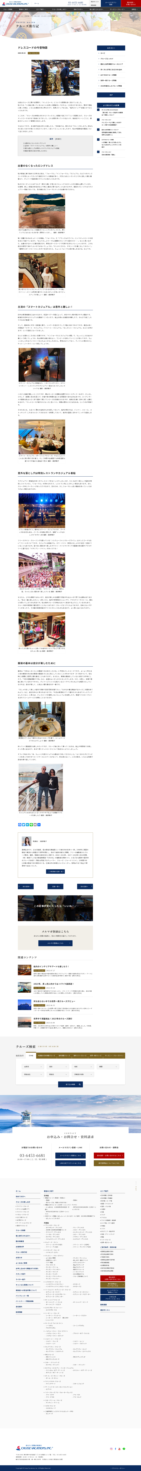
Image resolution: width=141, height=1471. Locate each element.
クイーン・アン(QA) (52, 1247)
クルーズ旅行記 (25, 16)
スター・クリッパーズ (52, 1362)
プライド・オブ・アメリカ (81, 1333)
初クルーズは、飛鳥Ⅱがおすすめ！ (56, 1202)
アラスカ (104, 1217)
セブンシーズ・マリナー (53, 1292)
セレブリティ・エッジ (80, 1349)
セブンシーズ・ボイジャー (81, 1292)
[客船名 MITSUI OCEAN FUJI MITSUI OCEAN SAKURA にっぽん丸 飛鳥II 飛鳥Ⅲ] (58, 1074)
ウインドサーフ (50, 1384)
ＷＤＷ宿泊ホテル (78, 1274)
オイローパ (76, 1284)
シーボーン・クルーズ (52, 1313)
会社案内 (19, 1306)
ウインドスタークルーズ (53, 1381)
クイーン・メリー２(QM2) (81, 1244)
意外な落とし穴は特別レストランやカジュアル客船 (41, 148)
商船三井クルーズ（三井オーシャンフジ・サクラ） (61, 1205)
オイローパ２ (77, 1286)
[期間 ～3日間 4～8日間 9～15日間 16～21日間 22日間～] (108, 1066)
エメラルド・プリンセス (80, 1239)
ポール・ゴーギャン (52, 1378)
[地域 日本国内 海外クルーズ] (83, 1066)
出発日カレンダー (51, 1260)
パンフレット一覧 (22, 1296)
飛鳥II (47, 1200)
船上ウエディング (78, 1265)
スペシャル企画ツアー (23, 1209)
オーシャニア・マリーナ (80, 1302)
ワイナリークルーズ (23, 1206)
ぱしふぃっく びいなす (53, 1218)
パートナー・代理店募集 (25, 1301)
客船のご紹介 (23, 9)
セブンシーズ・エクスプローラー (56, 1294)
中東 (102, 1212)
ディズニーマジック (52, 1272)
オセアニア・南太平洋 (108, 1231)
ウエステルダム (50, 1328)
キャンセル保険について (25, 1285)
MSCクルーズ (49, 1355)
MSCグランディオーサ (52, 1359)
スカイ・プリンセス (79, 1230)
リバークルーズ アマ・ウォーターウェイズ (59, 1392)
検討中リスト (105, 1310)
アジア (103, 1215)
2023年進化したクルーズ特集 (111, 86)
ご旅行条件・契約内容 (108, 1247)
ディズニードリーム (52, 1267)
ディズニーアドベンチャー (54, 1276)
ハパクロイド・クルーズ (53, 1282)
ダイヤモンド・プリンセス (54, 1227)
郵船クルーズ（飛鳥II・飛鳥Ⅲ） (55, 1198)
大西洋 (103, 1209)
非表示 (58, 139)
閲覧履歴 (103, 1304)
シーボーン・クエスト (80, 1315)
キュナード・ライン (51, 1242)
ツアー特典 (49, 1262)
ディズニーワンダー (52, 1274)
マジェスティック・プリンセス (55, 1239)
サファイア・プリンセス (53, 1232)
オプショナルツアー (79, 1262)
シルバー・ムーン (78, 1341)
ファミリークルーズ (23, 1212)
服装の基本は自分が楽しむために (35, 151)
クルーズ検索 (7, 9)
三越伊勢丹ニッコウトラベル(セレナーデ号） (59, 1411)
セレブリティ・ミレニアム (54, 1349)
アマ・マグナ (50, 1395)
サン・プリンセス (78, 1227)
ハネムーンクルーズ (23, 1214)
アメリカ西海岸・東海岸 (108, 1220)
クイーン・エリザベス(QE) (54, 1244)
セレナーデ (49, 1414)
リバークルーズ (105, 1240)
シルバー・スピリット (80, 1343)
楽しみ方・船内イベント (80, 1260)
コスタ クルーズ (50, 1406)
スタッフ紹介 (21, 1274)
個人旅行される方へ (96, 9)
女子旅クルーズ (21, 1220)
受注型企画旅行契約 (107, 1254)
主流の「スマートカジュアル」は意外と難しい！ (40, 146)
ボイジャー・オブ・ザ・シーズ (82, 1370)
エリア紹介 (40, 9)
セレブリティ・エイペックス (82, 1351)
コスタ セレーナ (51, 1408)
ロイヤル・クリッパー (52, 1365)
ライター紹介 (20, 1279)
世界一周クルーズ (95, 1055)
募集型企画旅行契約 (107, 1251)
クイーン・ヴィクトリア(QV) (82, 1247)
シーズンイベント (78, 1272)
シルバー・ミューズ (52, 1341)
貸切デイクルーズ (22, 1226)
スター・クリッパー (79, 1365)
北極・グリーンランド (108, 1234)
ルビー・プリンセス (79, 1234)
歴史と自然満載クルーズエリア (112, 64)
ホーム (36, 3)
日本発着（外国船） (107, 1198)
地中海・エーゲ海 (106, 1201)
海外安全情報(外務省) (108, 1268)
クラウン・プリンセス (80, 1237)
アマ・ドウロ (50, 1397)
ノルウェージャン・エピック (54, 1336)
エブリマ (48, 1389)
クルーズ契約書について (80, 1276)
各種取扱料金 (105, 1265)
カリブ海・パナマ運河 (108, 1223)
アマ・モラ (76, 1395)
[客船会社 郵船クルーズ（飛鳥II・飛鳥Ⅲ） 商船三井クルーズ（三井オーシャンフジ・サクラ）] (33, 1074)
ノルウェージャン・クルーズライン (56, 1331)
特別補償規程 (105, 1262)
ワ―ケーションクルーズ (24, 1223)
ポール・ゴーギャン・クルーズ (55, 1376)
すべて (103, 53)
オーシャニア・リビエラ (53, 1304)
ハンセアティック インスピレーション (57, 1286)
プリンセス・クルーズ (52, 1225)
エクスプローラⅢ (51, 1310)
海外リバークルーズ (80, 1055)
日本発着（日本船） (107, 1195)
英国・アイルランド (107, 1204)
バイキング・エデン (52, 1252)
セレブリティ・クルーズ (53, 1347)
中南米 (103, 1226)
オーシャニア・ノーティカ (54, 1302)
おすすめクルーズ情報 (109, 75)
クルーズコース (50, 1265)
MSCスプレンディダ (79, 1357)
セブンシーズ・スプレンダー (54, 1296)
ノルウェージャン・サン (53, 1333)
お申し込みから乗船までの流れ (27, 1268)
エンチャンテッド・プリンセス (82, 1232)
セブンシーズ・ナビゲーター (82, 1294)
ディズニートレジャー (52, 1279)
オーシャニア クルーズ (52, 1300)
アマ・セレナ (77, 1397)
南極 (102, 1237)
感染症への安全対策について (26, 1290)
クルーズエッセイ (35, 16)
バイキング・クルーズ (52, 1250)
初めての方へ (78, 9)
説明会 (134, 9)
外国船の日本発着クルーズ (46, 1055)
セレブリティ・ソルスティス (54, 1351)
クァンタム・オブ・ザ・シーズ (55, 1370)
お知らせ (19, 1257)
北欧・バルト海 (106, 1206)
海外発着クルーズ (64, 1055)
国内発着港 (20, 1241)
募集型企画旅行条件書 (108, 1260)
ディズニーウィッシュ (80, 1258)
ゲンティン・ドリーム (52, 1403)
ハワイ (103, 1229)
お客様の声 (20, 1246)
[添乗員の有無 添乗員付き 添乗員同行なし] (83, 1074)
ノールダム (49, 1325)
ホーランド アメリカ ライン (54, 1323)
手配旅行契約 (105, 1257)
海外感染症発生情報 (107, 1271)
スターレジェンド (78, 1384)
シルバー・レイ (50, 1343)
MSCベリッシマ (50, 1357)
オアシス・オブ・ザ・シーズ (54, 1372)
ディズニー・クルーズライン (114, 1055)
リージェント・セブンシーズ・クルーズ (58, 1290)
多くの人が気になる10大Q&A (111, 69)
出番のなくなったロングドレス (34, 143)
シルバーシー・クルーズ (53, 1339)
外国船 (46, 1223)
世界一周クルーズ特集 (109, 80)
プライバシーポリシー (118, 1468)
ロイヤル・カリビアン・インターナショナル (59, 1368)
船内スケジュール (78, 1269)
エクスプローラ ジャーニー (54, 1308)
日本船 (31, 1055)
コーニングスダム (78, 1325)
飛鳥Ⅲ (75, 1200)
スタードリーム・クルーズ (53, 1400)
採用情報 (19, 1312)
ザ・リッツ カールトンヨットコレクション (59, 1387)
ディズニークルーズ (116, 9)
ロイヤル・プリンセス (52, 1237)
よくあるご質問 (21, 1263)
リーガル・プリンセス (52, 1234)
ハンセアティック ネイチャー (55, 1284)
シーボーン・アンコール (53, 1315)
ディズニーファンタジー (53, 1269)
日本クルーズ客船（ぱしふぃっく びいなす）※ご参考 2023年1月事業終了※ (70, 1216)
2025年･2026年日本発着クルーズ (56, 1230)
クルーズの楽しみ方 (59, 9)
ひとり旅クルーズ (22, 1217)
